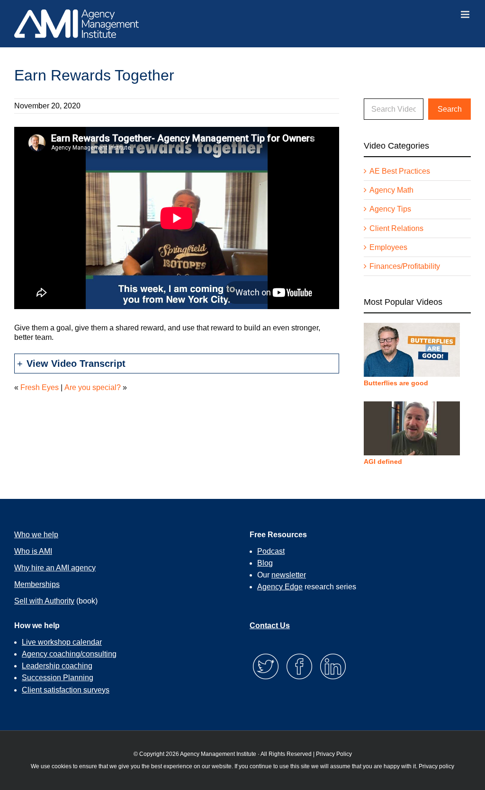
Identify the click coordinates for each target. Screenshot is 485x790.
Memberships (37, 584)
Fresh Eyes (39, 387)
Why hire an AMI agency (55, 568)
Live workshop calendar (62, 642)
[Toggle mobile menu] (466, 14)
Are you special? (92, 387)
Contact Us (270, 625)
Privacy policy (436, 766)
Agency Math (391, 190)
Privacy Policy (334, 754)
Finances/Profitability (404, 266)
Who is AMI (33, 551)
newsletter (288, 575)
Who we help (36, 535)
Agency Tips (390, 209)
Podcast (271, 551)
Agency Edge (280, 587)
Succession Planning (57, 678)
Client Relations (396, 228)
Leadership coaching (57, 666)
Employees (388, 247)
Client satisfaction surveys (65, 690)
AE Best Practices (399, 171)
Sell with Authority (44, 601)
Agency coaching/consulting (69, 654)
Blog (265, 563)
